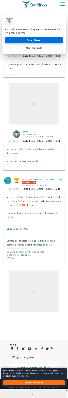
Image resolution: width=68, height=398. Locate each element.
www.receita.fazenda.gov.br (23, 161)
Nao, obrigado (34, 48)
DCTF (22, 204)
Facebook (24, 254)
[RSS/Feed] (52, 348)
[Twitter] (23, 348)
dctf (40, 64)
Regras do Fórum (46, 240)
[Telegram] (41, 349)
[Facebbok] (17, 348)
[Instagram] (12, 348)
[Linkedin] (36, 348)
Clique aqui (13, 228)
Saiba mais (59, 373)
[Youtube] (29, 348)
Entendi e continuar (34, 383)
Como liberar (34, 40)
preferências (22, 376)
